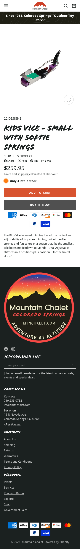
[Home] (40, 6)
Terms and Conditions (18, 461)
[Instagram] (13, 349)
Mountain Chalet (32, 542)
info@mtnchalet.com (17, 405)
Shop (7, 504)
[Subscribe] (72, 365)
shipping (22, 174)
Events (8, 482)
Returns (9, 450)
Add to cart (40, 192)
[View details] (40, 306)
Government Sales (15, 510)
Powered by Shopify (56, 542)
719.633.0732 (13, 400)
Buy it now (40, 205)
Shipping (9, 445)
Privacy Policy (13, 467)
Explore (9, 498)
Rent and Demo (14, 493)
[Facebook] (6, 349)
